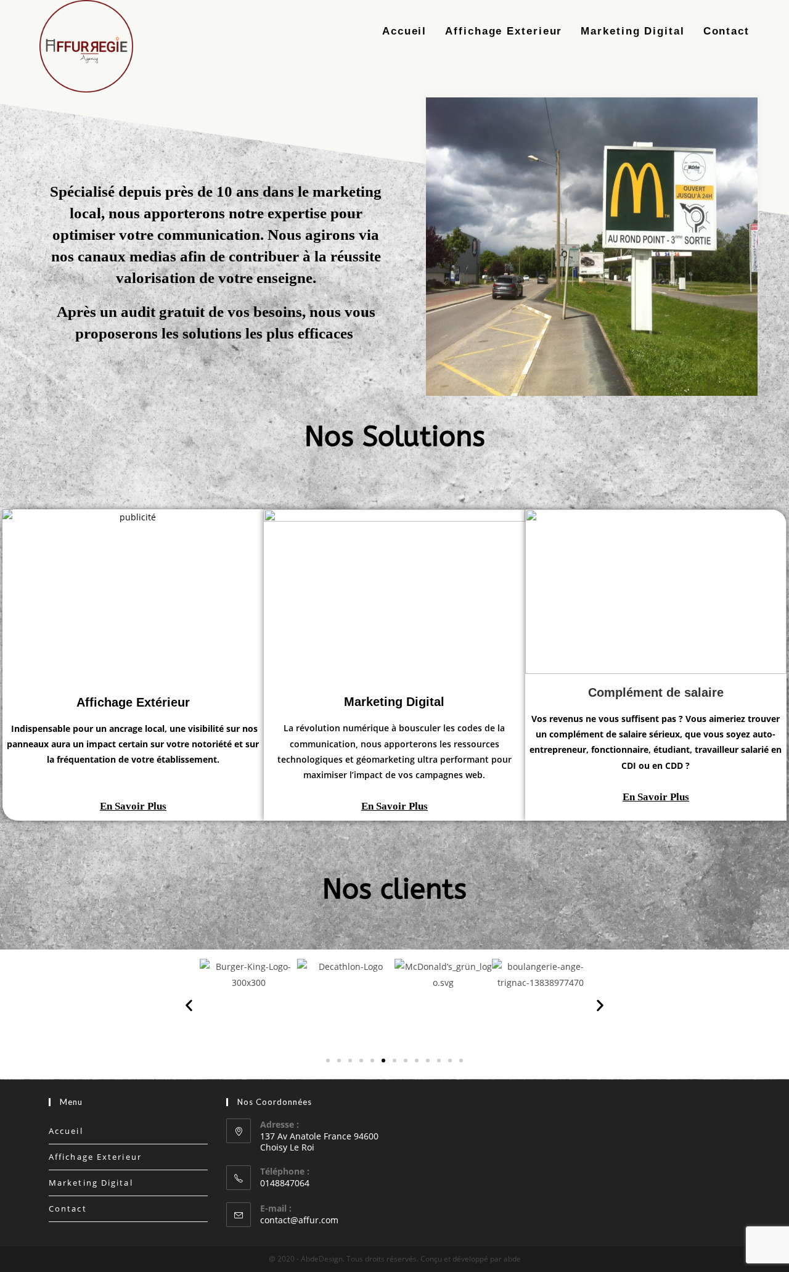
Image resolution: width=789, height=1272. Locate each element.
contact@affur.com (299, 1220)
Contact (68, 1208)
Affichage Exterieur (95, 1156)
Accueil (66, 1130)
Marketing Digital (91, 1182)
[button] (133, 806)
